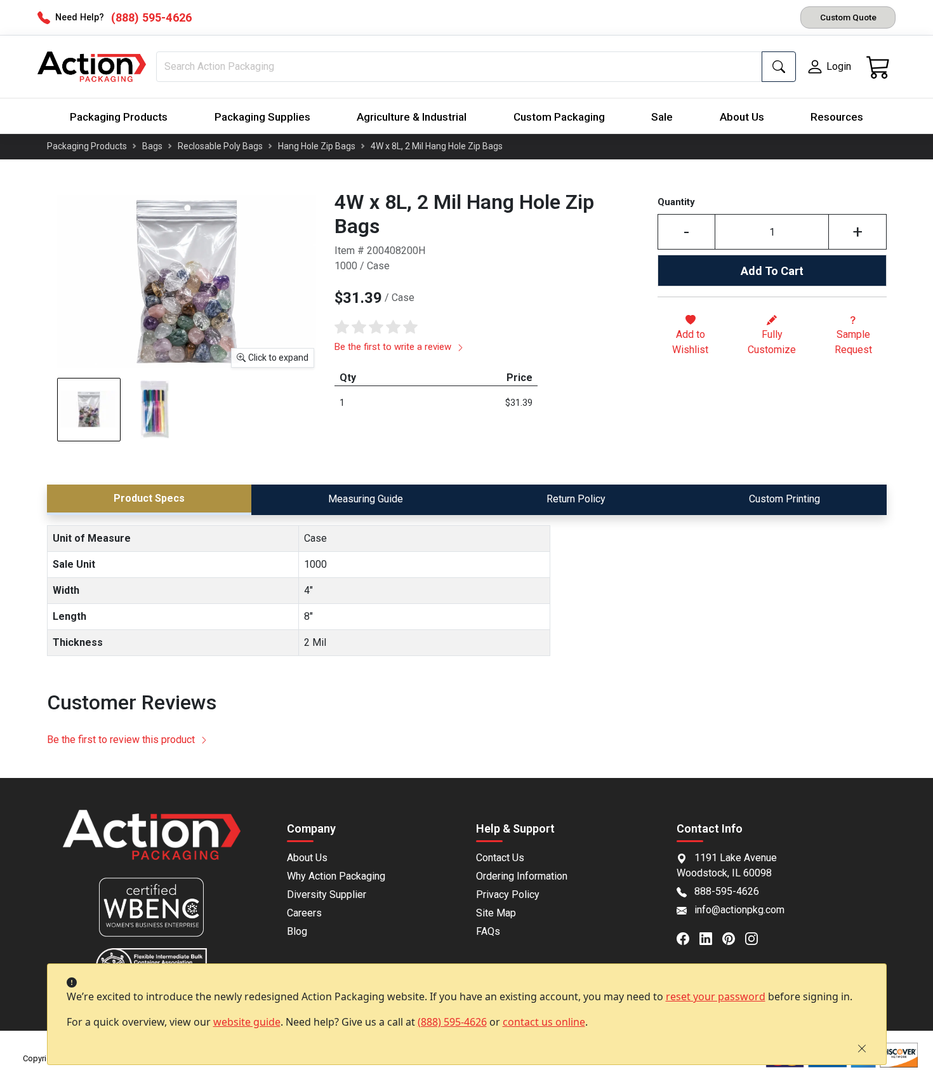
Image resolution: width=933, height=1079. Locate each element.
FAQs (488, 931)
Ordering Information (521, 876)
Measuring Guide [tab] (365, 499)
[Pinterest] (733, 937)
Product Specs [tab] (149, 498)
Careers (304, 913)
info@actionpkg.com (739, 910)
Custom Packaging (559, 117)
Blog (297, 931)
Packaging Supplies (262, 117)
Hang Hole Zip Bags (316, 146)
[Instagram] (756, 937)
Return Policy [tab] (575, 499)
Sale (662, 117)
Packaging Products (119, 117)
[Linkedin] (710, 937)
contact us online (544, 1022)
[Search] (779, 66)
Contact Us (500, 858)
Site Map (496, 913)
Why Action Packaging (336, 876)
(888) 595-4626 (452, 1022)
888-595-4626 (726, 891)
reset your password (715, 996)
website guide (247, 1022)
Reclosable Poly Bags (220, 146)
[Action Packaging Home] (152, 844)
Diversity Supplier (326, 894)
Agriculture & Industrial (411, 117)
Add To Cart (772, 271)
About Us (742, 117)
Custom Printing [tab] (784, 499)
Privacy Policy (507, 894)
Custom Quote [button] (848, 17)
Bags (152, 146)
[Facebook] (688, 937)
